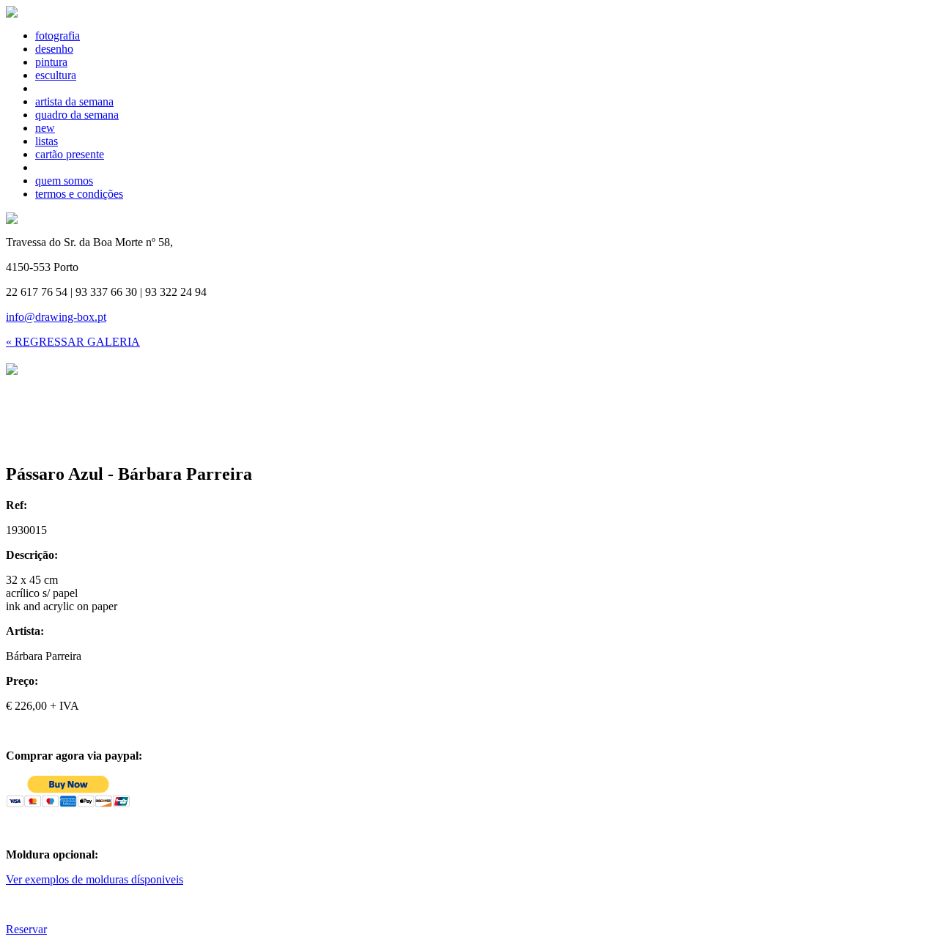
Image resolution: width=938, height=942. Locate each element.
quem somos (64, 180)
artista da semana (74, 101)
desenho (54, 48)
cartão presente (69, 154)
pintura (51, 62)
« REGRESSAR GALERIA (73, 341)
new (45, 128)
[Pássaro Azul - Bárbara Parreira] (12, 371)
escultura (55, 75)
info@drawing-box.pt (56, 317)
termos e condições (79, 194)
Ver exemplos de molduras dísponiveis (94, 879)
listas (46, 141)
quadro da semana (77, 114)
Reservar (26, 929)
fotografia (57, 35)
